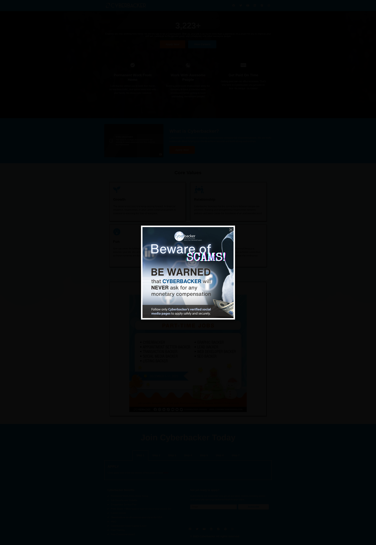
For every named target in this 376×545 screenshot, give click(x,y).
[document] (188, 272)
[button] (231, 230)
